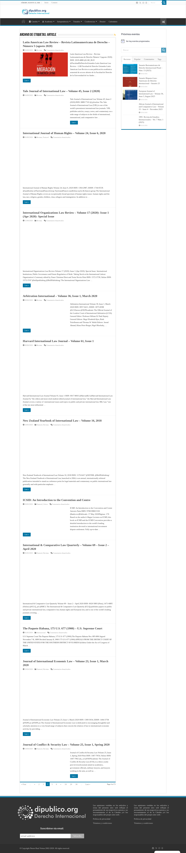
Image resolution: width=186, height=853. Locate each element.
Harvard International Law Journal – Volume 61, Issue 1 (58, 341)
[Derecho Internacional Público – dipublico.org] (35, 11)
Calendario (113, 22)
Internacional (41, 632)
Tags (159, 59)
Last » (87, 784)
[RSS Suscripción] (115, 35)
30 (76, 784)
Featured (46, 137)
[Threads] (146, 3)
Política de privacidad (101, 819)
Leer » (27, 81)
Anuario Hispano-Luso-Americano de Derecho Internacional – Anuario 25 (149, 80)
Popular (137, 59)
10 (66, 784)
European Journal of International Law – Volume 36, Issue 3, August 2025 (151, 93)
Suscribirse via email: (52, 828)
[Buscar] (164, 2)
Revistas (39, 50)
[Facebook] (137, 3)
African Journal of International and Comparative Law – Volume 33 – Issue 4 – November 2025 (151, 106)
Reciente (127, 59)
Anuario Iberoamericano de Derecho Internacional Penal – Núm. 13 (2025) (150, 68)
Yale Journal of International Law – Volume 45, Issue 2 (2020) (61, 91)
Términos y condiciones (102, 823)
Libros (45, 504)
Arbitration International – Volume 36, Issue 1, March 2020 (60, 296)
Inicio (46, 3)
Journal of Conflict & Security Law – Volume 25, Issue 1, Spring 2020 (66, 744)
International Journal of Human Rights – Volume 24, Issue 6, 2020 (64, 133)
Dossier (102, 22)
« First (23, 784)
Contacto (54, 3)
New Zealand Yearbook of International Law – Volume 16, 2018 (62, 420)
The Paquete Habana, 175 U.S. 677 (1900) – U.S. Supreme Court (62, 628)
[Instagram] (143, 3)
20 (71, 784)
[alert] (143, 41)
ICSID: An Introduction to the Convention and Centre (56, 500)
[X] (140, 3)
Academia (48, 22)
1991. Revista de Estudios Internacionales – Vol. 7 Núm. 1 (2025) (151, 119)
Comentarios (149, 59)
